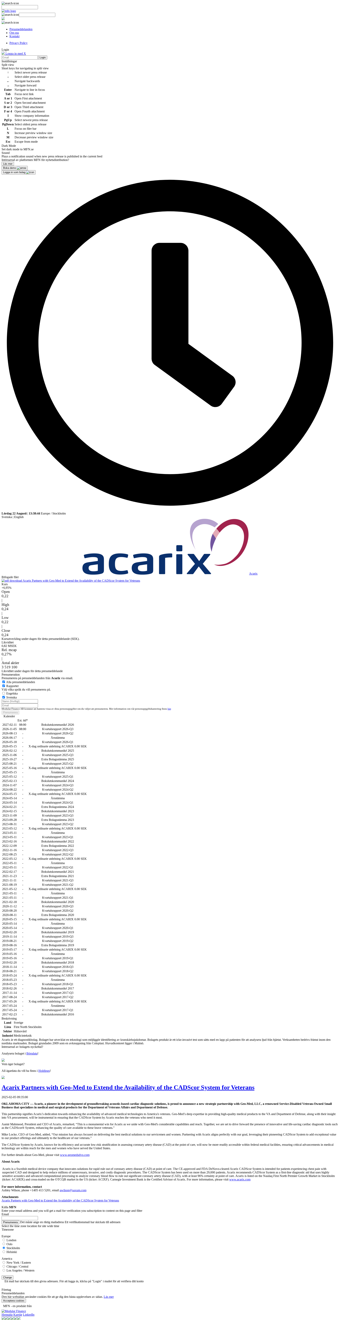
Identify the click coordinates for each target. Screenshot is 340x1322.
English (19, 517)
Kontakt (14, 36)
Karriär (17, 1314)
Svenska (7, 517)
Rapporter (12, 686)
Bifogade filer (10, 577)
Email (5, 1214)
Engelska (12, 693)
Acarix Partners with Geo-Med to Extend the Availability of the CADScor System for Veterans (81, 580)
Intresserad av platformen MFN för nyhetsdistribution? (35, 160)
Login (43, 57)
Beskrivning (9, 1018)
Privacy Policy (18, 43)
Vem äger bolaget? (13, 1064)
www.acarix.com (239, 1179)
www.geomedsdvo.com (75, 1155)
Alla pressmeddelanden (20, 682)
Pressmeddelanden (20, 29)
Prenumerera (10, 712)
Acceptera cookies (13, 1300)
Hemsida (7, 1314)
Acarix (253, 573)
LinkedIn (28, 1314)
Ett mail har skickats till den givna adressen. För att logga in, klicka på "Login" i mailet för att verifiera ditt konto (74, 1281)
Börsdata (31, 1053)
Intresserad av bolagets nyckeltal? (22, 1046)
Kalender (9, 716)
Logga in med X (15, 53)
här (169, 708)
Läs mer (109, 1296)
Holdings (44, 1070)
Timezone (8, 1229)
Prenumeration (11, 674)
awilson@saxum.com (73, 1190)
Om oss (14, 32)
